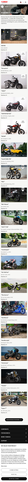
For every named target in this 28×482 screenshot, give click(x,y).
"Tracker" (3, 385)
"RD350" (3, 136)
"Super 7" (3, 408)
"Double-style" (5, 340)
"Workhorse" (4, 317)
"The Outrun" (5, 295)
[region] (14, 462)
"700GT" (3, 91)
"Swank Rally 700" (6, 159)
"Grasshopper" (5, 249)
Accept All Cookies (14, 478)
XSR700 (3, 45)
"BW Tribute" (5, 204)
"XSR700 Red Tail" (6, 113)
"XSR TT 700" (4, 227)
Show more (4, 466)
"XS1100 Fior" (5, 272)
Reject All (14, 474)
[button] (25, 2)
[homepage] (4, 2)
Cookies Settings (14, 470)
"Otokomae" (4, 363)
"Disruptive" (4, 68)
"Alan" (3, 181)
